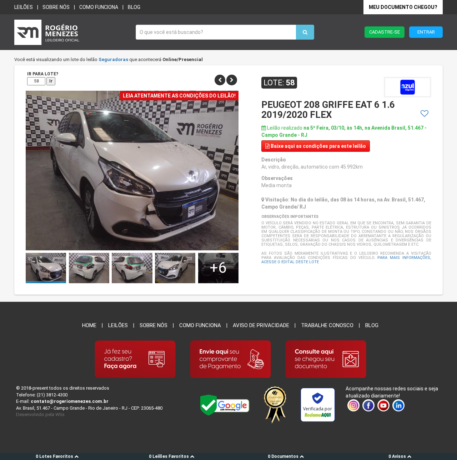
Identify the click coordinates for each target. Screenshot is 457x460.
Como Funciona (200, 325)
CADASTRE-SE (384, 32)
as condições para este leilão (318, 146)
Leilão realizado (344, 131)
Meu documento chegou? (403, 7)
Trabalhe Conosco (327, 325)
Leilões (23, 7)
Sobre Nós (153, 325)
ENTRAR (426, 32)
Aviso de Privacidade (261, 325)
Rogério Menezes (71, 32)
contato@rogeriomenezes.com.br (70, 401)
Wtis (60, 414)
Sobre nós (56, 7)
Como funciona (98, 7)
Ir (50, 81)
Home (89, 325)
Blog (134, 7)
